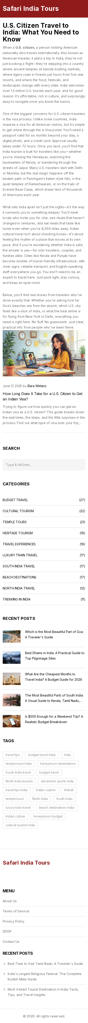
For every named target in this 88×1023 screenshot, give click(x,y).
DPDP (7, 931)
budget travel (49, 772)
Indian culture (15, 816)
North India (40, 799)
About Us (10, 901)
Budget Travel (15, 500)
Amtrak (69, 790)
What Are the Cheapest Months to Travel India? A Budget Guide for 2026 (53, 676)
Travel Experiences (19, 544)
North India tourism (19, 781)
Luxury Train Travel (20, 555)
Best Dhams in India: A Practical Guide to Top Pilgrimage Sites (54, 655)
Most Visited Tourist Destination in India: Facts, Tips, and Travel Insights (43, 992)
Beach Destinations (19, 577)
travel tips (13, 755)
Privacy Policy (14, 921)
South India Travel (19, 566)
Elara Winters (37, 386)
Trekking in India (16, 599)
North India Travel (19, 588)
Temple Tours (15, 522)
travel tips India (16, 790)
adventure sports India (57, 781)
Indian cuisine (46, 790)
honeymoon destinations (58, 763)
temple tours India (18, 763)
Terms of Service (16, 911)
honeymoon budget (48, 816)
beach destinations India (56, 807)
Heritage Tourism (18, 533)
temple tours (15, 799)
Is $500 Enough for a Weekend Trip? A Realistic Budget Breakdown (54, 719)
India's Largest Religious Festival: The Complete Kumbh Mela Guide (44, 976)
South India (64, 799)
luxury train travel (18, 807)
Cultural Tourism (18, 511)
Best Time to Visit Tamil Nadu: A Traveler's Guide (45, 964)
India (67, 755)
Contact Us (11, 941)
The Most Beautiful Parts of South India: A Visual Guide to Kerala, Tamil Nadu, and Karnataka (54, 698)
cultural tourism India (20, 825)
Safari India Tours (31, 8)
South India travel (18, 772)
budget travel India (42, 755)
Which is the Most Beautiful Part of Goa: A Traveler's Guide (54, 634)
